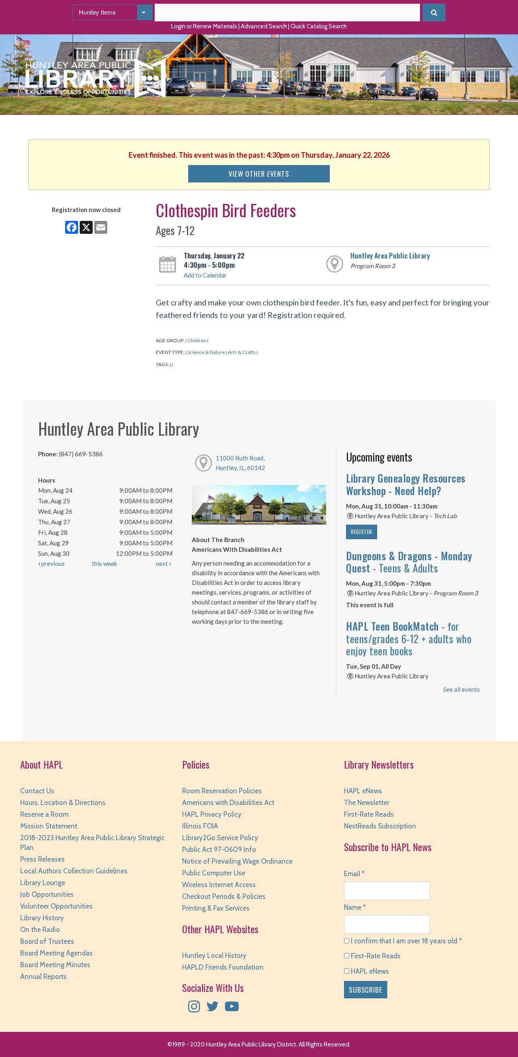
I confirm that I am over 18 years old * (405, 941)
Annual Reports (43, 976)
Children (196, 340)
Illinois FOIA (200, 826)
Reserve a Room (44, 814)
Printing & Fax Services (216, 908)
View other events (259, 173)
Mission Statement (48, 826)
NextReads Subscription (380, 826)
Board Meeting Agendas (56, 953)
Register (361, 532)
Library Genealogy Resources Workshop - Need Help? (406, 484)
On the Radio (40, 930)
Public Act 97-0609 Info (219, 849)
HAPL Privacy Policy (212, 814)
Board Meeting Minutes (55, 965)
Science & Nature (206, 352)
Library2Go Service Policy (220, 838)
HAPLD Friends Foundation (222, 967)
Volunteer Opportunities (56, 906)
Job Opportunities (47, 894)
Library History (42, 918)
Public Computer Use (213, 873)
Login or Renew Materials (204, 26)
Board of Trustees (47, 941)
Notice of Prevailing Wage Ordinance (237, 861)
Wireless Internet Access (219, 885)
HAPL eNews (363, 791)
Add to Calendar (205, 275)
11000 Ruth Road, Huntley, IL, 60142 (240, 462)
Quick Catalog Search (319, 26)
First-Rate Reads (369, 814)
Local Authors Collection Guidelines (73, 871)
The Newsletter (366, 803)
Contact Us (37, 791)
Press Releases (42, 859)
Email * (354, 874)
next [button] (162, 563)
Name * (355, 907)
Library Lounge (42, 883)
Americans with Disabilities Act (228, 803)
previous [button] (52, 563)
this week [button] (104, 563)
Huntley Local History (214, 955)
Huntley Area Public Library (390, 255)
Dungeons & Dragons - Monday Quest (409, 562)
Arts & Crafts (242, 352)
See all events (461, 689)
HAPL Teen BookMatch (408, 638)
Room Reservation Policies (222, 791)
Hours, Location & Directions (63, 803)
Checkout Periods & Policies (223, 896)
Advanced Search (264, 26)
